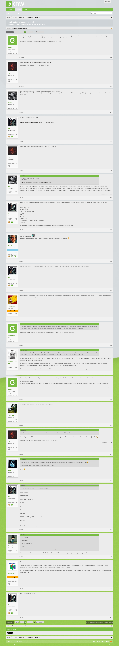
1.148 (16, 339)
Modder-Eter (11, 573)
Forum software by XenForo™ (19, 644)
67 (36, 31)
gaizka (9, 47)
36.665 (16, 252)
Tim (9, 73)
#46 (111, 197)
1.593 (16, 106)
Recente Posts (23, 13)
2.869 (16, 313)
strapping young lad (12, 362)
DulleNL (10, 246)
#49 (111, 290)
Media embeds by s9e (36, 644)
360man (10, 102)
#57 (111, 529)
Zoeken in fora (13, 13)
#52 (111, 373)
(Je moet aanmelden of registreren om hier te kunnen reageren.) (99, 622)
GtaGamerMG (11, 335)
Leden (25, 9)
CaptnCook (11, 415)
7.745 (16, 77)
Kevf (9, 128)
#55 (111, 454)
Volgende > (41, 31)
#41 (111, 57)
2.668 (16, 367)
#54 (111, 425)
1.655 (16, 550)
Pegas (36, 24)
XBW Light (10, 641)
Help (94, 641)
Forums (19, 9)
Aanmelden (107, 1)
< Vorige (17, 31)
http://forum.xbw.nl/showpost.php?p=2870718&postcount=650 (37, 122)
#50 (111, 319)
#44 (111, 141)
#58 (111, 556)
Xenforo (20, 641)
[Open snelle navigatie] (111, 17)
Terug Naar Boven (105, 641)
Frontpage (11, 9)
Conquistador (11, 306)
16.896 (16, 133)
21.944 (16, 580)
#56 (111, 480)
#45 (111, 170)
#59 (111, 588)
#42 (111, 86)
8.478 (16, 419)
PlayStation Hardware (21, 24)
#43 (111, 112)
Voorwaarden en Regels (101, 644)
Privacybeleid (109, 644)
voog (9, 470)
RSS (111, 641)
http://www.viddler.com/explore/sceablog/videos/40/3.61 (35, 62)
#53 (111, 399)
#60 (111, 617)
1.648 (16, 51)
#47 (111, 229)
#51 (111, 345)
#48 (111, 261)
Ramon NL (11, 546)
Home (98, 641)
